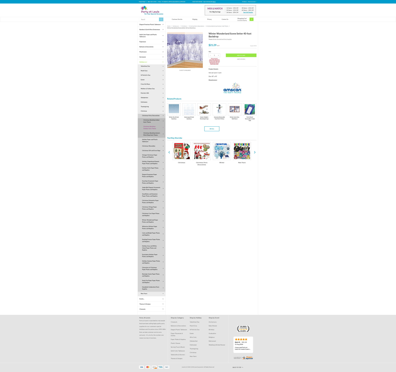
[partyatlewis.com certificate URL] (243, 358)
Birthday (211, 329)
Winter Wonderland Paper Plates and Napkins (150, 221)
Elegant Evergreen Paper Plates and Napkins (149, 175)
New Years (144, 293)
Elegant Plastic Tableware (179, 329)
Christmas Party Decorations (151, 115)
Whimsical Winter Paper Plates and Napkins (149, 227)
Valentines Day (145, 66)
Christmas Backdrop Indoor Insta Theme (151, 121)
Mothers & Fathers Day (148, 88)
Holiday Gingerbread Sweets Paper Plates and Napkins (150, 162)
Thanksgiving (145, 106)
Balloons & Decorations (146, 47)
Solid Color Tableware (178, 351)
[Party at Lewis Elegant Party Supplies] (156, 10)
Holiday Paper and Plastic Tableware (150, 140)
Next (254, 152)
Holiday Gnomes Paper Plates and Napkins (151, 262)
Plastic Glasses (175, 343)
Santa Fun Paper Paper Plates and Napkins (151, 281)
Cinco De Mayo (145, 84)
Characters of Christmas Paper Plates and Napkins (149, 268)
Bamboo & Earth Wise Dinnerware (149, 29)
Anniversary (213, 322)
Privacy (209, 19)
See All (212, 129)
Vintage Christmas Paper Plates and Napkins (149, 156)
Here (214, 1)
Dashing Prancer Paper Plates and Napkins (151, 240)
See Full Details (248, 12)
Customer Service (177, 19)
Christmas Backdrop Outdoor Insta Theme (149, 127)
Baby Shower (213, 326)
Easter (143, 79)
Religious (212, 337)
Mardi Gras (144, 70)
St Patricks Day (194, 329)
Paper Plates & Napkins (178, 339)
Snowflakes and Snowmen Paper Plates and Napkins (149, 195)
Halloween (144, 102)
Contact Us (225, 19)
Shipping (194, 19)
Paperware (142, 42)
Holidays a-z (143, 62)
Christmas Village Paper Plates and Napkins (149, 208)
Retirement (212, 341)
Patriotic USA (145, 93)
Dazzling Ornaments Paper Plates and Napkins (150, 182)
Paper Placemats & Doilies (177, 334)
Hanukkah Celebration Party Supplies (150, 288)
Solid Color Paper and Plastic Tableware (148, 35)
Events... (141, 299)
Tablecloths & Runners (178, 354)
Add (241, 55)
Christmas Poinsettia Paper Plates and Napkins (150, 201)
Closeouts (142, 309)
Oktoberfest (144, 97)
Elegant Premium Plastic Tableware (150, 24)
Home (168, 26)
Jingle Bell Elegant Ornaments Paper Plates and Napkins (151, 188)
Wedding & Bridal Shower (217, 345)
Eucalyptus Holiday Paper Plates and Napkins (149, 255)
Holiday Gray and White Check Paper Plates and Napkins (149, 248)
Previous (169, 152)
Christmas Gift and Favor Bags (151, 150)
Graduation (212, 333)
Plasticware (143, 52)
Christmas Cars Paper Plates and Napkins (150, 214)
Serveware (142, 57)
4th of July (193, 337)
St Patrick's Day (145, 75)
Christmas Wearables (148, 146)
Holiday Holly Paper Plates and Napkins (150, 169)
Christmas (144, 111)
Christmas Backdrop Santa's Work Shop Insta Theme (151, 134)
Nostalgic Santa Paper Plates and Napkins (151, 275)
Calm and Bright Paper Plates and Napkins (151, 234)
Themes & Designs (145, 304)
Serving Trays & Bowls (178, 347)
